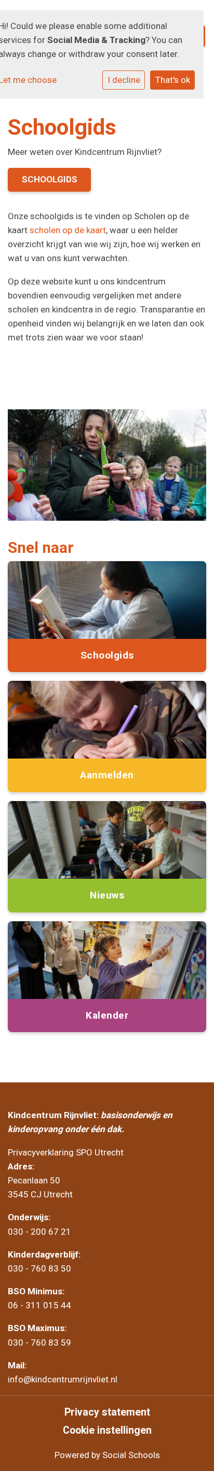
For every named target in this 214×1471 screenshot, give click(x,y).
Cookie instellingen (107, 1430)
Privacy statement (107, 1412)
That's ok (172, 80)
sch (37, 230)
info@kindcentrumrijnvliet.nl (63, 1379)
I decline (124, 80)
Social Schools (131, 1455)
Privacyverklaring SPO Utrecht (66, 1152)
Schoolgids (49, 179)
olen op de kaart (75, 230)
